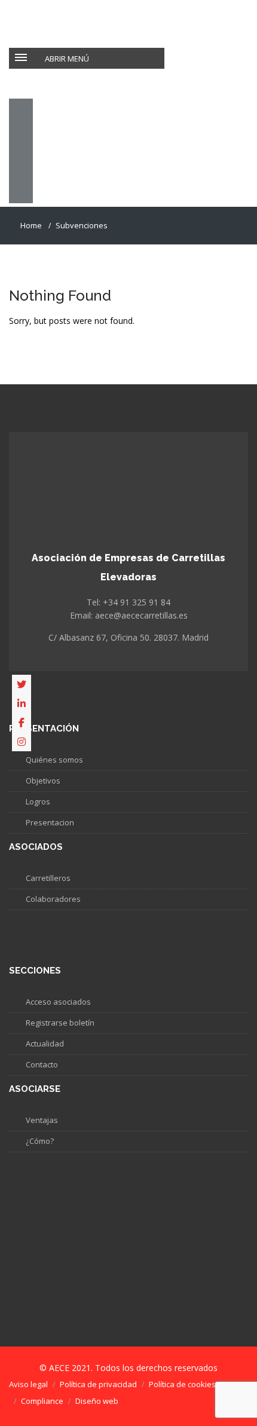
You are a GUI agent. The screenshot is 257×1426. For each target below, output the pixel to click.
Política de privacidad (98, 1384)
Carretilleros (48, 878)
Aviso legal (28, 1384)
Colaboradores (53, 898)
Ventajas (42, 1120)
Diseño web (96, 1401)
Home (31, 225)
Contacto (42, 1064)
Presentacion (50, 822)
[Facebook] (21, 722)
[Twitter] (21, 684)
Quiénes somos (54, 759)
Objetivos (43, 780)
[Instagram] (21, 741)
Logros (38, 801)
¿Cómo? (40, 1141)
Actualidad (45, 1043)
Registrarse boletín (60, 1022)
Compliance (42, 1401)
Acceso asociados (58, 1001)
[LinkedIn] (21, 703)
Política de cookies (182, 1384)
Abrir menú (67, 58)
